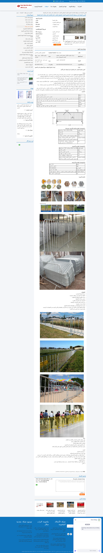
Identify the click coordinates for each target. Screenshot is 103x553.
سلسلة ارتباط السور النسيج (27, 31)
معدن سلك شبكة (29, 22)
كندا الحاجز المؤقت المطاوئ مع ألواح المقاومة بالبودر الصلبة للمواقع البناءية (70, 512)
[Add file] (100, 550)
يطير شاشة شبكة (29, 38)
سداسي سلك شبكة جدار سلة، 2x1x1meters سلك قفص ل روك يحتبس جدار (42, 547)
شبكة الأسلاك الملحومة (28, 28)
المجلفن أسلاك (30, 45)
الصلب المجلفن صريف (28, 47)
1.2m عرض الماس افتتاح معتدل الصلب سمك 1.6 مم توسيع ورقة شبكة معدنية (25, 527)
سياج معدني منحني (29, 50)
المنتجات (21, 12)
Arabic (56, 1)
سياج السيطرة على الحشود (70, 471)
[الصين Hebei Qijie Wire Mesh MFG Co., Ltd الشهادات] (20, 94)
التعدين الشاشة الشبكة (28, 41)
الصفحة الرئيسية (38, 6)
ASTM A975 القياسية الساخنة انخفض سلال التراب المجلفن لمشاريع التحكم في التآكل (41, 541)
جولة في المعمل (63, 6)
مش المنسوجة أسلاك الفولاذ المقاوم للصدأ (25, 36)
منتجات (46, 6)
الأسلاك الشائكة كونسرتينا (27, 52)
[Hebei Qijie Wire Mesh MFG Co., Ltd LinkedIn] (68, 534)
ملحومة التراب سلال (28, 43)
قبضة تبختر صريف (29, 67)
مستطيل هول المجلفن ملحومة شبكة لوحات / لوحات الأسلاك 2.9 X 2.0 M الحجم (58, 545)
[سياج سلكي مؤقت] (40, 504)
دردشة (58, 44)
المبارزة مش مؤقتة (28, 12)
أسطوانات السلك (29, 64)
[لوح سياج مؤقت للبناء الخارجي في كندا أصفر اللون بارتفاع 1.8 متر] (50, 504)
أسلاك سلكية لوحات (28, 33)
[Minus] (75, 520)
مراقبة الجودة (72, 6)
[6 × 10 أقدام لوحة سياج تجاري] (31, 83)
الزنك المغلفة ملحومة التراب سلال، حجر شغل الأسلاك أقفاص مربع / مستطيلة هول (41, 529)
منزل (17, 12)
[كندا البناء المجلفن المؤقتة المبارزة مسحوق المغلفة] (60, 504)
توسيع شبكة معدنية (29, 17)
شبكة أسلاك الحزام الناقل (27, 58)
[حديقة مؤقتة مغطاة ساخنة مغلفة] (31, 74)
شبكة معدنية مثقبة (29, 19)
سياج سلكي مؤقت (40, 510)
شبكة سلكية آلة (29, 24)
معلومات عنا (53, 6)
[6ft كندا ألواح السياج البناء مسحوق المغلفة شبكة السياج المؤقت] (31, 78)
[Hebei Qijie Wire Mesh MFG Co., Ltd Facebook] (71, 534)
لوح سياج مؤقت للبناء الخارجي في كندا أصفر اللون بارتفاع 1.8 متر (50, 512)
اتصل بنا (80, 6)
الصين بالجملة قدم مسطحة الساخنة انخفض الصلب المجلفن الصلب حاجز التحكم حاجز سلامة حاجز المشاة (75, 43)
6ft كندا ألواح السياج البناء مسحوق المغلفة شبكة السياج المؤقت (22, 79)
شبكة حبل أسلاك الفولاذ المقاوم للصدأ (26, 55)
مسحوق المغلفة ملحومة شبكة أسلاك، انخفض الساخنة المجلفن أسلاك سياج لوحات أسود (59, 540)
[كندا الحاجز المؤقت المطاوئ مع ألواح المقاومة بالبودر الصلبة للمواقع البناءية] (70, 504)
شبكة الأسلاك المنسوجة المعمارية (26, 60)
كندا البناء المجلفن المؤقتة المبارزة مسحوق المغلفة (61, 512)
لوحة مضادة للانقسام (28, 62)
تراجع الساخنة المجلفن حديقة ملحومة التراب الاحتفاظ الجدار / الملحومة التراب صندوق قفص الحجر (41, 535)
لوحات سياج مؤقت (79, 471)
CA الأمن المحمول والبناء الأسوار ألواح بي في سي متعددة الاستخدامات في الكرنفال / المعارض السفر (81, 514)
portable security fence (60, 471)
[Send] (75, 550)
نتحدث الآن (61, 1)
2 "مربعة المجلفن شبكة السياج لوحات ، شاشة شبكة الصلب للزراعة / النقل (58, 529)
